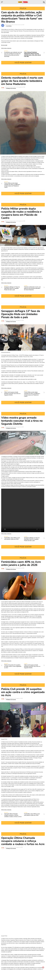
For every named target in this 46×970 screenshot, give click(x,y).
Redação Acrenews (11, 88)
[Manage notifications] (43, 967)
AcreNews (9, 26)
